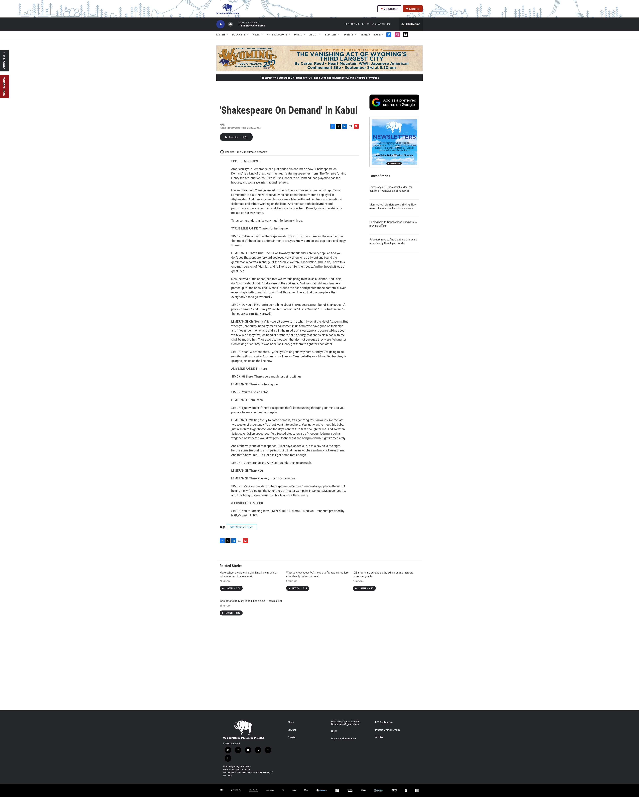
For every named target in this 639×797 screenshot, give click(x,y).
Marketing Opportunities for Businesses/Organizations (345, 723)
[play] (220, 24)
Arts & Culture (277, 34)
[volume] (230, 24)
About (313, 34)
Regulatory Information (343, 738)
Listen (220, 34)
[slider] (235, 24)
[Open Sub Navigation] (227, 34)
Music (298, 34)
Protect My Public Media (388, 730)
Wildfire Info (4, 86)
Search (365, 34)
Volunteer (391, 9)
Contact (292, 730)
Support (330, 34)
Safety (378, 34)
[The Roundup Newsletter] (394, 142)
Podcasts (238, 34)
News (256, 34)
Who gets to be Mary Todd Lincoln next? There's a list (251, 600)
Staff (334, 731)
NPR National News (241, 527)
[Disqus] (319, 665)
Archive (379, 737)
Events (348, 34)
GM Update (4, 60)
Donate (414, 8)
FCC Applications (384, 722)
